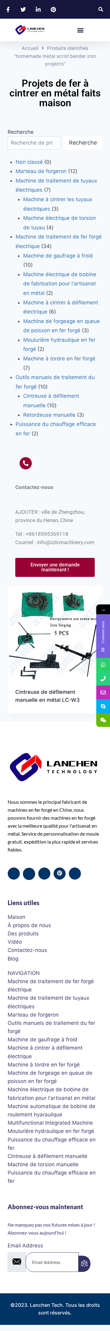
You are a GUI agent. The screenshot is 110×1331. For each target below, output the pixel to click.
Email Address (25, 1246)
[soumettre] (84, 1264)
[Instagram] (75, 873)
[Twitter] (29, 874)
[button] (100, 9)
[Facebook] (14, 873)
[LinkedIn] (44, 873)
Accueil (30, 48)
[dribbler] (59, 873)
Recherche (21, 132)
